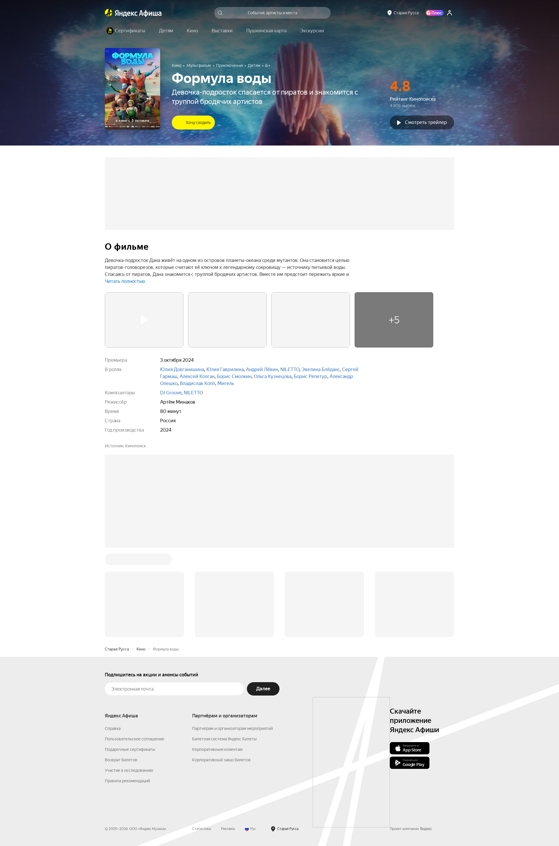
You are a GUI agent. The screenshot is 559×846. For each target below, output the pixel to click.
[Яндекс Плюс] (435, 13)
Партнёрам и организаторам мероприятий (232, 728)
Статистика (201, 829)
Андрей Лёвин (262, 369)
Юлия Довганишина (182, 369)
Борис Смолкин (234, 376)
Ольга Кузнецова (272, 376)
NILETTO (289, 369)
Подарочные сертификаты (130, 749)
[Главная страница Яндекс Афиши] (108, 13)
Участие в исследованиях (129, 770)
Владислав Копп (197, 383)
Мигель (225, 383)
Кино (141, 649)
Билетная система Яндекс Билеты (224, 739)
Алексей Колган (197, 376)
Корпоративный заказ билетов (221, 760)
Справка (113, 728)
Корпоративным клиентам (217, 749)
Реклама (228, 829)
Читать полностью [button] (125, 281)
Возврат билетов (121, 760)
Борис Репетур (310, 376)
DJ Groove (170, 392)
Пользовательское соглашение (134, 739)
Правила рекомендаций (127, 780)
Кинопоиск (135, 446)
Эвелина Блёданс (321, 369)
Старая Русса (117, 649)
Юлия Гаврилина (225, 369)
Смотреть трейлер (426, 122)
